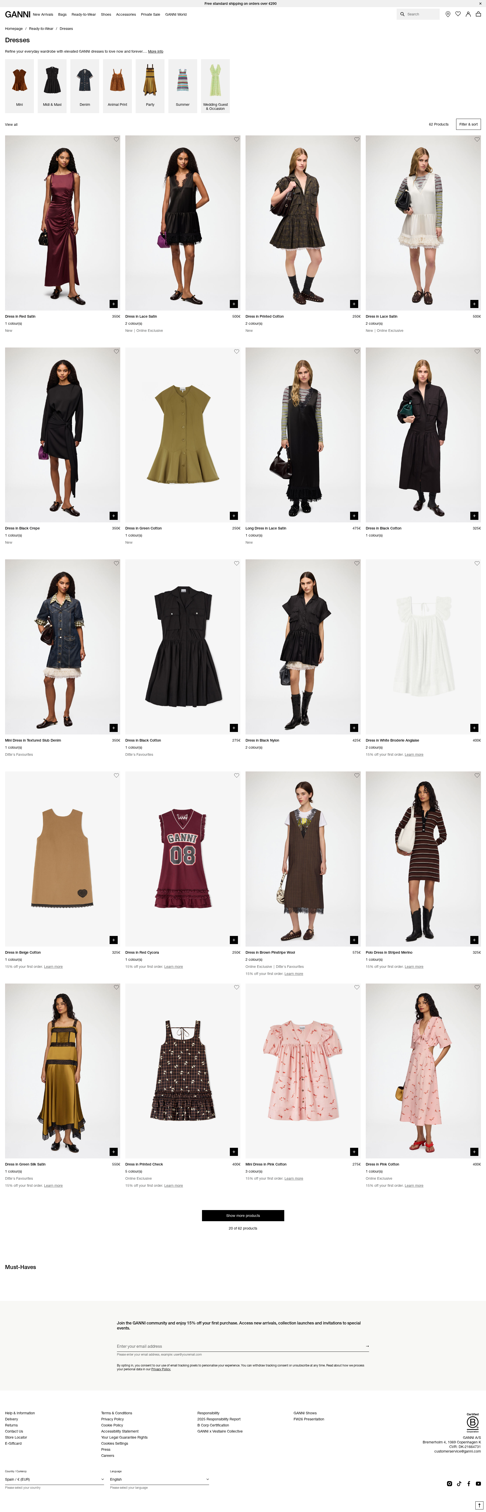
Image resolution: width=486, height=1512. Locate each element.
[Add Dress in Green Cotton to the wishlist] (236, 351)
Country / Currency (16, 1471)
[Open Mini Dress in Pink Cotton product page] (303, 1071)
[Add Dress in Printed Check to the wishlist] (236, 987)
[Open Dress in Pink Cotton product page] (423, 1071)
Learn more (414, 754)
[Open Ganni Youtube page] (478, 1484)
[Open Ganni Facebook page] (469, 1484)
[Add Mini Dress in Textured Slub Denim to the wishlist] (116, 563)
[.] (243, 3)
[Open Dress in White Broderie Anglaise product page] (423, 646)
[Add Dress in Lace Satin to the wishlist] (236, 139)
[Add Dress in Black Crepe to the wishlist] (116, 351)
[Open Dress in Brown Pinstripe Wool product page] (303, 859)
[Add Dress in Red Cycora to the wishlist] (236, 775)
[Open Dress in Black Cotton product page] (423, 435)
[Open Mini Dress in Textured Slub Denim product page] (62, 646)
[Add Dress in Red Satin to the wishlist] (116, 139)
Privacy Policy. (161, 1369)
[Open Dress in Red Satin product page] (62, 223)
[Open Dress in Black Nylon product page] (303, 646)
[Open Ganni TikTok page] (459, 1484)
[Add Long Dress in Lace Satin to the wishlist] (357, 351)
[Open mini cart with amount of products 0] (478, 14)
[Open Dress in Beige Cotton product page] (62, 859)
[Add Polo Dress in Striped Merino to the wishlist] (477, 775)
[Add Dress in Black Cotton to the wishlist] (477, 351)
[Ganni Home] (18, 14)
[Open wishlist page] (458, 14)
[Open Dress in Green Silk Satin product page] (62, 1071)
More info (155, 51)
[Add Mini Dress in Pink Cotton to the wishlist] (357, 987)
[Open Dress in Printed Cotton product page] (303, 223)
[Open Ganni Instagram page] (450, 1484)
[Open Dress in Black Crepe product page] (62, 435)
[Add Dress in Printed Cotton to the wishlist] (357, 139)
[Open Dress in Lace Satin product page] (182, 223)
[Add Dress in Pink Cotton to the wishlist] (477, 987)
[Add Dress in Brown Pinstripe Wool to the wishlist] (357, 775)
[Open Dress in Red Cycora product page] (182, 859)
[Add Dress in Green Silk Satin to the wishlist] (116, 987)
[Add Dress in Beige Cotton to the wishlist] (116, 775)
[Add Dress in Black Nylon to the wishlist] (357, 563)
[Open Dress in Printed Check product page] (182, 1071)
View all (11, 124)
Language (116, 1471)
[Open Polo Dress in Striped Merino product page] (423, 859)
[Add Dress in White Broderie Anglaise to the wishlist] (477, 563)
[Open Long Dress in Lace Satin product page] (303, 435)
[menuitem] (43, 14)
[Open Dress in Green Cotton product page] (182, 435)
